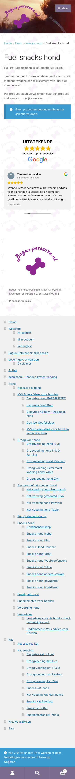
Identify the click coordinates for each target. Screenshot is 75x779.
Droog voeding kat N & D (43, 668)
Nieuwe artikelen (20, 721)
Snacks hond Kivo (38, 540)
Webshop (15, 328)
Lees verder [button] (14, 204)
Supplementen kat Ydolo (43, 715)
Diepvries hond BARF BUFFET (46, 398)
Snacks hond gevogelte (42, 580)
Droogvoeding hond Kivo (43, 443)
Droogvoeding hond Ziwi (43, 478)
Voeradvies (24, 614)
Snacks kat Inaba (38, 688)
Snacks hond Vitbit (39, 553)
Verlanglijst (24, 346)
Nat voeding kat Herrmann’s (45, 694)
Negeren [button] (9, 762)
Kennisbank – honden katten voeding (33, 377)
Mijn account (25, 339)
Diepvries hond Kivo (40, 405)
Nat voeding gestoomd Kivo (45, 496)
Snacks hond (25, 523)
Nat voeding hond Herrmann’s (46, 489)
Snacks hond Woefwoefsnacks (47, 560)
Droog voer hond (28, 440)
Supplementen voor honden (35, 601)
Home (8, 43)
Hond (18, 43)
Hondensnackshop (39, 527)
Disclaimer (24, 363)
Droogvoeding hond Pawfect (46, 461)
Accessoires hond (29, 387)
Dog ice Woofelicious (41, 422)
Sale (11, 728)
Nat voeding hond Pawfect (44, 502)
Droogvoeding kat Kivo (42, 661)
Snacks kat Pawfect (40, 701)
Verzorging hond (28, 607)
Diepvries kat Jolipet (40, 654)
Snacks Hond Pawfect (41, 547)
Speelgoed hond (28, 594)
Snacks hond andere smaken (45, 574)
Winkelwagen (58, 770)
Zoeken (37, 773)
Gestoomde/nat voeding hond (37, 485)
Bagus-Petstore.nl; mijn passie (28, 353)
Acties (13, 370)
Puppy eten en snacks (31, 516)
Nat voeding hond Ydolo (43, 509)
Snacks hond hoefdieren (42, 587)
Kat (11, 639)
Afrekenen (24, 332)
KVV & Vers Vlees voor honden (37, 394)
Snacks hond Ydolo (39, 567)
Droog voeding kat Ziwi (42, 681)
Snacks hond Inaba (39, 533)
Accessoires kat (27, 643)
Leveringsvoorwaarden (24, 359)
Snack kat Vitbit (37, 708)
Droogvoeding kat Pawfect (44, 674)
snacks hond (34, 43)
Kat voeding (25, 650)
